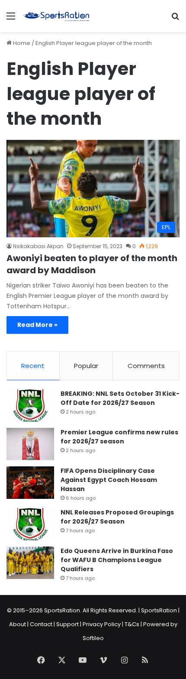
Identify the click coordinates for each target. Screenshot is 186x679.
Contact (41, 624)
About (17, 624)
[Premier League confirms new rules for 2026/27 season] (30, 444)
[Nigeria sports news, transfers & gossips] (56, 16)
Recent (33, 365)
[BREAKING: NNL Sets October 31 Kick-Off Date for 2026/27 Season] (30, 405)
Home (21, 43)
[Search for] (175, 19)
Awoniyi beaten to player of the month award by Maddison (91, 264)
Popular (86, 365)
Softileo (93, 638)
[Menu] (10, 19)
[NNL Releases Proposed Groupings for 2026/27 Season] (30, 524)
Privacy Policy (102, 624)
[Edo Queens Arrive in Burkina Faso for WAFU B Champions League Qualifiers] (30, 562)
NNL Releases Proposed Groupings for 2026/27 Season (117, 517)
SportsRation (159, 610)
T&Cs (132, 624)
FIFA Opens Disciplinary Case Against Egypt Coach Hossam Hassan (109, 479)
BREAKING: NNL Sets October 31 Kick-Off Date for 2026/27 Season (120, 398)
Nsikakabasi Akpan (38, 246)
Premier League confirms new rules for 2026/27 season (119, 437)
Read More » (37, 324)
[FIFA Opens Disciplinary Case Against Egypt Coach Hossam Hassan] (30, 482)
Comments (146, 365)
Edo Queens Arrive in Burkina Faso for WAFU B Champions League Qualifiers (117, 559)
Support (67, 624)
